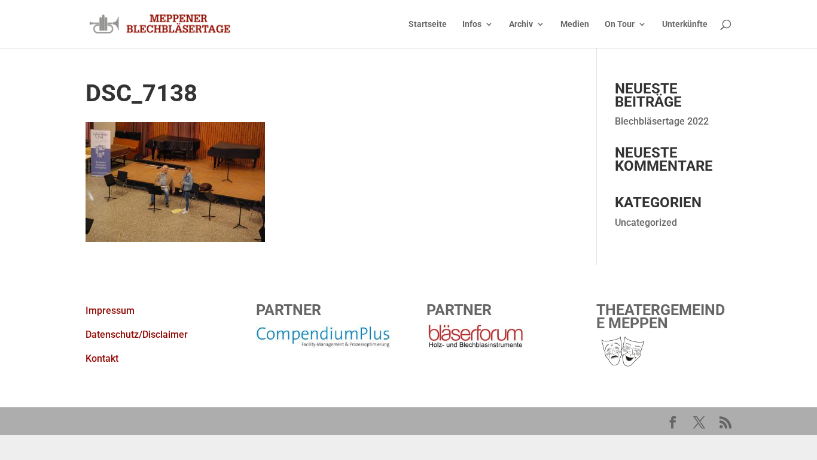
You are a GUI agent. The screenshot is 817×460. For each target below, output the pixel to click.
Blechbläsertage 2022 (662, 121)
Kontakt (102, 358)
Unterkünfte (685, 24)
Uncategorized (646, 222)
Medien (574, 24)
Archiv (521, 24)
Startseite (427, 24)
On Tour (620, 24)
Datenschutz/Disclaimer (137, 334)
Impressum (110, 310)
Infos (471, 24)
